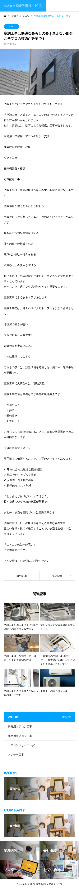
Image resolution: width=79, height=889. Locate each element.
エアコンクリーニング (21, 745)
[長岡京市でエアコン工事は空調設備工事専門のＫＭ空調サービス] (23, 6)
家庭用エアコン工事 (20, 726)
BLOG (12, 26)
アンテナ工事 (16, 754)
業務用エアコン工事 (20, 735)
